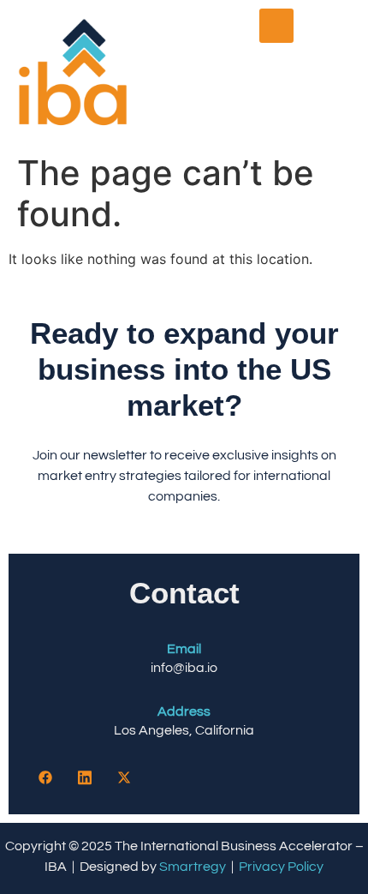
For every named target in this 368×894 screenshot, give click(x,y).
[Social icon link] (45, 777)
